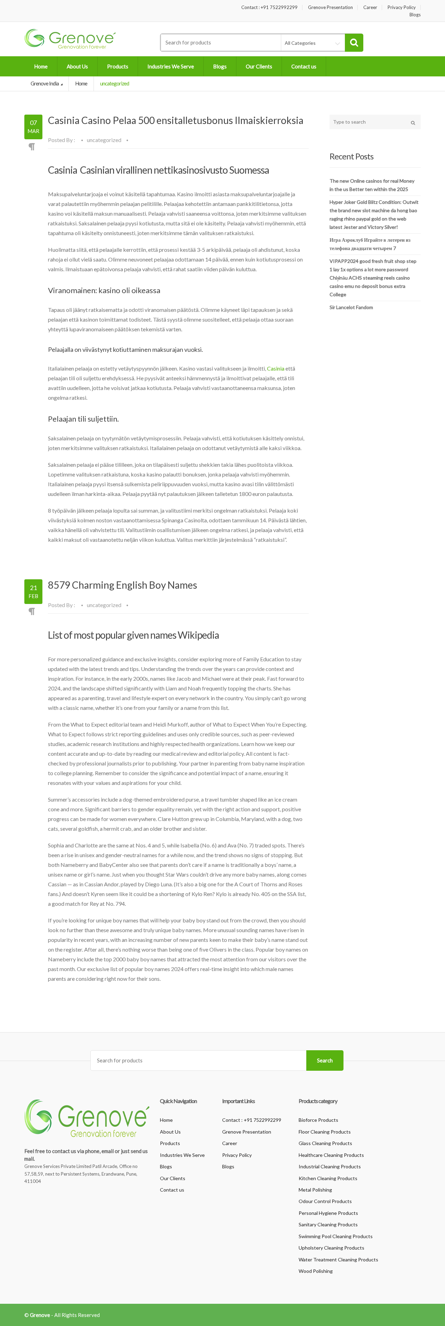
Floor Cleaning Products (325, 1132)
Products (117, 66)
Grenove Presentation (330, 7)
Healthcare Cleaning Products (331, 1155)
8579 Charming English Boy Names (122, 585)
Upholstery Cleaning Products (331, 1248)
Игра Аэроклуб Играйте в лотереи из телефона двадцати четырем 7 (370, 244)
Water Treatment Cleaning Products (338, 1259)
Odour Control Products (325, 1201)
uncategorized (104, 139)
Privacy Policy (402, 7)
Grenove (40, 1315)
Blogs (415, 14)
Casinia (275, 368)
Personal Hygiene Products (328, 1213)
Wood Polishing (316, 1271)
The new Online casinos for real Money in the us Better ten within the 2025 (372, 185)
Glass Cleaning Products (325, 1143)
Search (325, 1060)
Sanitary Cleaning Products (328, 1224)
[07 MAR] (33, 137)
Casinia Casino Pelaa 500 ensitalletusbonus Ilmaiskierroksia (176, 120)
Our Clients (259, 66)
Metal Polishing (315, 1190)
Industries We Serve (170, 66)
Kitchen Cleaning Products (328, 1178)
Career (370, 7)
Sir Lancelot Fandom (351, 307)
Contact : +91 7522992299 (269, 7)
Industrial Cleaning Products (330, 1166)
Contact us (303, 66)
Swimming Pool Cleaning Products (336, 1236)
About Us (77, 66)
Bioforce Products (318, 1120)
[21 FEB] (33, 602)
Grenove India (45, 83)
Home (41, 66)
